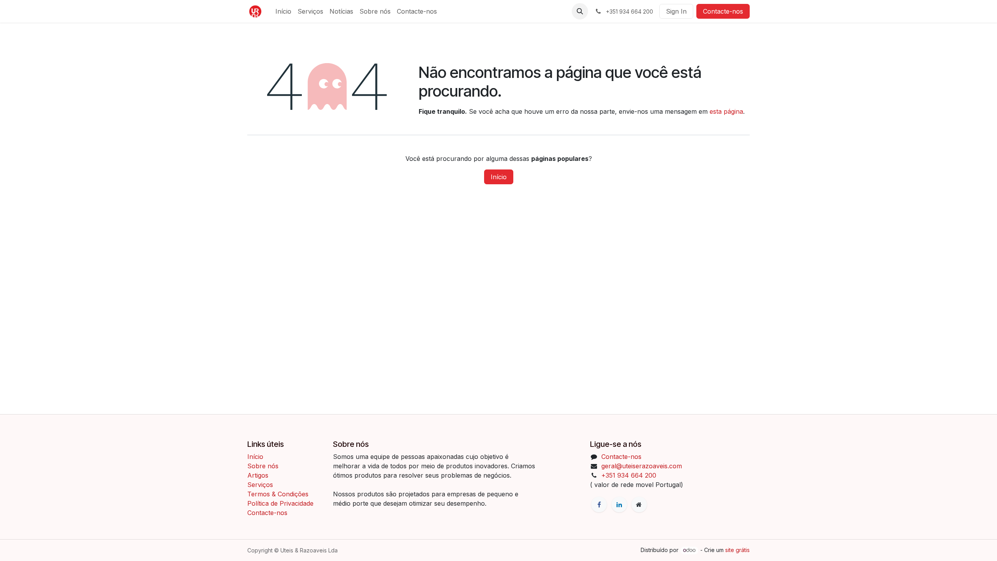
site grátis (737, 550)
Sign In (676, 11)
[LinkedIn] (619, 504)
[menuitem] (283, 11)
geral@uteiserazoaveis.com (641, 466)
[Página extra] (639, 504)
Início (499, 177)
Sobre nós (262, 466)
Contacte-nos (723, 11)
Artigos (257, 475)
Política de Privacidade (280, 503)
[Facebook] (599, 504)
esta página (726, 111)
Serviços (260, 485)
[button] (580, 11)
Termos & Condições (278, 494)
